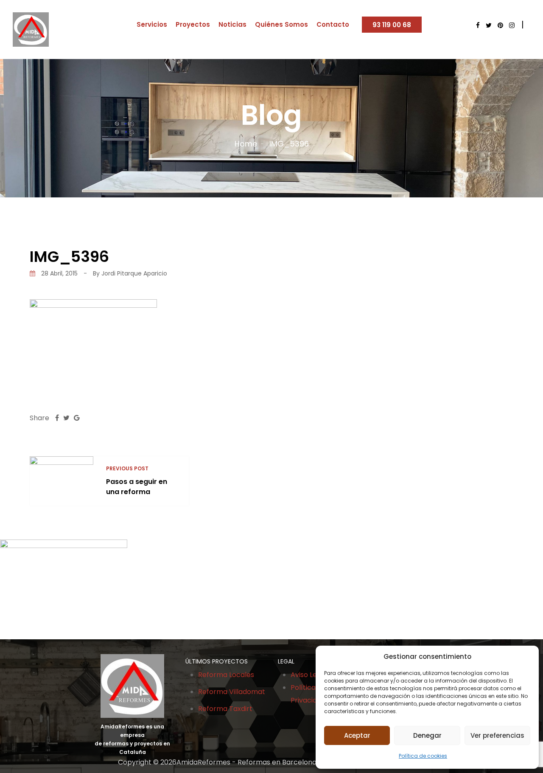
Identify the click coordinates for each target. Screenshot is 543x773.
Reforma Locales (226, 675)
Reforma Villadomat (231, 692)
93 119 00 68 (391, 24)
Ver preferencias (497, 735)
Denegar (427, 735)
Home (246, 143)
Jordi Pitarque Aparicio (134, 273)
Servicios (152, 24)
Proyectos (193, 24)
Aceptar (357, 735)
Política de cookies (423, 755)
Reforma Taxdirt (225, 709)
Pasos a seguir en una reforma (136, 487)
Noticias (232, 24)
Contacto (332, 24)
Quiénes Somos (281, 24)
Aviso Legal (309, 675)
